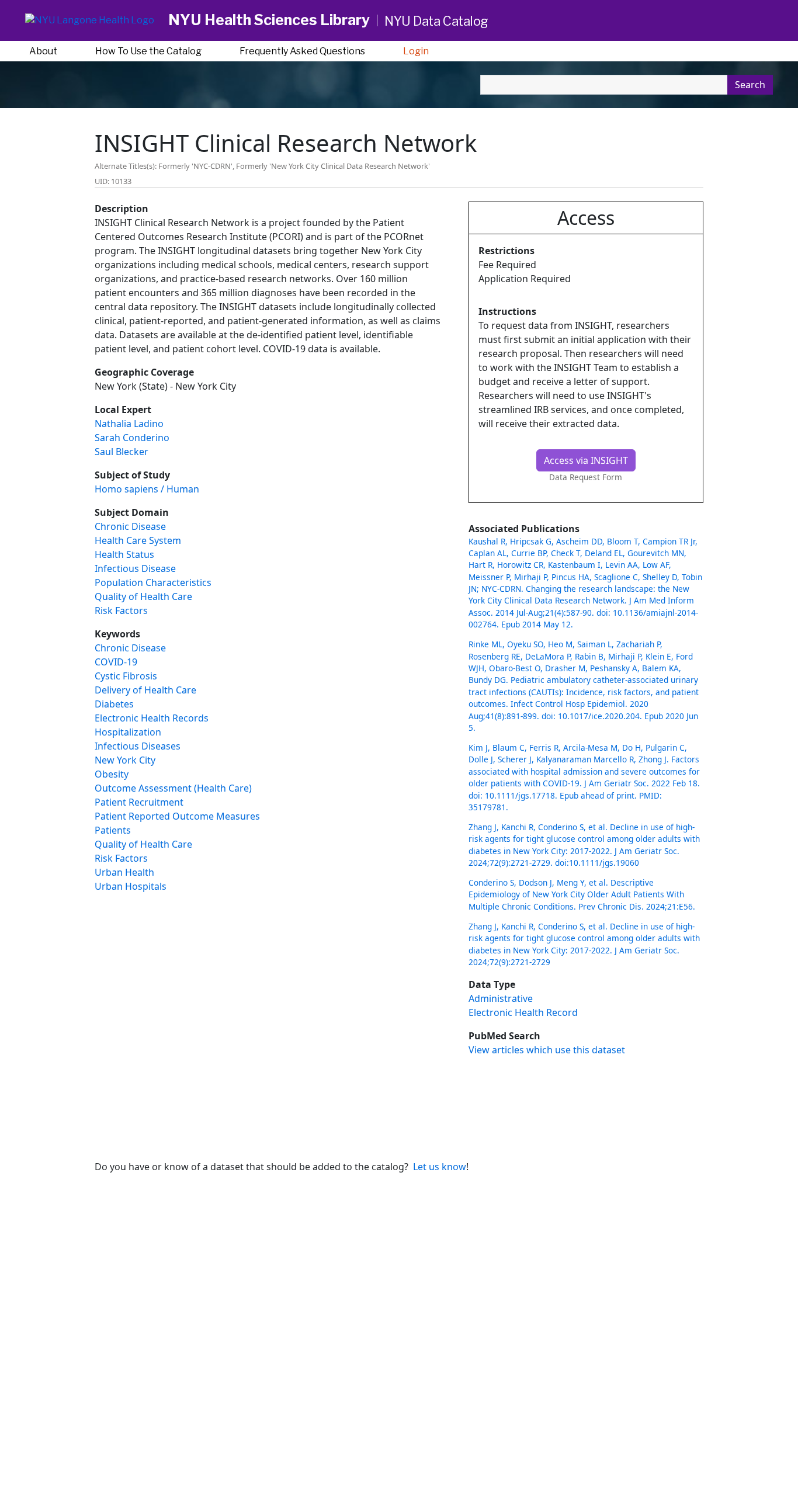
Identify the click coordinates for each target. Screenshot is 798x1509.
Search (750, 84)
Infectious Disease (135, 568)
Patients (113, 830)
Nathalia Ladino (129, 423)
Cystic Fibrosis (126, 675)
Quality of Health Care (143, 596)
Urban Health (124, 872)
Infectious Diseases (138, 746)
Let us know (439, 1166)
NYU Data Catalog (436, 21)
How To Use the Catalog (148, 51)
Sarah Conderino (132, 437)
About (43, 51)
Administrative (501, 998)
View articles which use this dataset (547, 1049)
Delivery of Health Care (145, 690)
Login (416, 51)
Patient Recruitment (139, 802)
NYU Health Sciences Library (269, 20)
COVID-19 (116, 661)
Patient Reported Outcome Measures (177, 816)
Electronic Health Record (523, 1012)
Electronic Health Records (152, 718)
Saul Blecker (121, 451)
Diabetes (114, 704)
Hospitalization (128, 732)
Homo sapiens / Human (147, 489)
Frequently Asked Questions (302, 51)
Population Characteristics (153, 582)
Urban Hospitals (130, 886)
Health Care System (138, 540)
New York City (125, 760)
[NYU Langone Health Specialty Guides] (89, 20)
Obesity (112, 774)
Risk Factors (121, 610)
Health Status (124, 554)
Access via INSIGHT (586, 460)
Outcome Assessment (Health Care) (173, 788)
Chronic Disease (130, 526)
